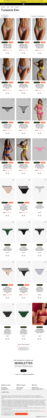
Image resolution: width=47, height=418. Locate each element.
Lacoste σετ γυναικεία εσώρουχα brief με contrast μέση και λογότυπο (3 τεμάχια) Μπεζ (7, 208)
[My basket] (45, 4)
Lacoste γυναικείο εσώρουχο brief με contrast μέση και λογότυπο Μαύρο (7, 332)
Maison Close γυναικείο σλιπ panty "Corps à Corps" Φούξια (39, 127)
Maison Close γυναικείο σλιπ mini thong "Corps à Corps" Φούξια (39, 167)
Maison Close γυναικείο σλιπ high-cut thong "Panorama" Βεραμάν (23, 46)
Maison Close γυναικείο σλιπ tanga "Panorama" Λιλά (23, 87)
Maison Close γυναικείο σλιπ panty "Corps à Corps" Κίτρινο (39, 87)
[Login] (41, 4)
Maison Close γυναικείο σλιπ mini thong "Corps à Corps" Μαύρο (23, 127)
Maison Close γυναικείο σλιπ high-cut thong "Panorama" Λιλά (39, 46)
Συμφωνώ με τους (24, 374)
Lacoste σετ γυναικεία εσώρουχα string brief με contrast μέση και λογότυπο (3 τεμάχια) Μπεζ (7, 290)
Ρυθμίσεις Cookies (7, 413)
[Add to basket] (8, 53)
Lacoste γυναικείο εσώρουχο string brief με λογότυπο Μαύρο (23, 249)
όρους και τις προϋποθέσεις (28, 374)
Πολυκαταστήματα (4, 388)
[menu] (2, 4)
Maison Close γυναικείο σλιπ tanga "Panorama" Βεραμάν (7, 87)
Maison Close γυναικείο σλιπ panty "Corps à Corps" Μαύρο (7, 127)
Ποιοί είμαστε (4, 387)
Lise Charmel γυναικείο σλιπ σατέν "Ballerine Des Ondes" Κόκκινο (40, 331)
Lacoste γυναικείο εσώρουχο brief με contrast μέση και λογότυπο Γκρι (39, 290)
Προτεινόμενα (41, 16)
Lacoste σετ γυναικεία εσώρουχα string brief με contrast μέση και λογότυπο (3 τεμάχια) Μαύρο (23, 290)
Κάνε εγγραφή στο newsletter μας (23, 360)
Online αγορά (19, 388)
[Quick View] (6, 53)
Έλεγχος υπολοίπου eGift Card (38, 388)
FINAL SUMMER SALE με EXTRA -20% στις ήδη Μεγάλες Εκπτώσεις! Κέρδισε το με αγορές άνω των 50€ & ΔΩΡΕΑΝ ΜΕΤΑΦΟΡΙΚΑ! (23, 1)
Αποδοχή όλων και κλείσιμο (21, 413)
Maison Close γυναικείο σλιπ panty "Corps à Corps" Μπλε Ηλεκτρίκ (7, 167)
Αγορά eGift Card (35, 387)
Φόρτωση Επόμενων (23, 348)
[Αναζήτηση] (4, 4)
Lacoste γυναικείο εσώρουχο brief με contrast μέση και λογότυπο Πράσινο (23, 332)
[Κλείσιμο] (45, 1)
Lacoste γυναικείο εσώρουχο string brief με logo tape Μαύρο (39, 249)
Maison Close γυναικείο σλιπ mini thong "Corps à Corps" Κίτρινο (23, 167)
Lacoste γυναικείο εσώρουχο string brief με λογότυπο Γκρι (39, 207)
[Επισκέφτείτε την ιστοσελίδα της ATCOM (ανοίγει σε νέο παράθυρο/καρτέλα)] (41, 416)
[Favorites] (43, 4)
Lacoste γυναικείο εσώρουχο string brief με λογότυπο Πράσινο (7, 249)
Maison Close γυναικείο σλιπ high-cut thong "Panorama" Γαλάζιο (7, 46)
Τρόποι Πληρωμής (20, 387)
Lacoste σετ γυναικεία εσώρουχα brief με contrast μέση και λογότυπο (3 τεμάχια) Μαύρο (23, 208)
